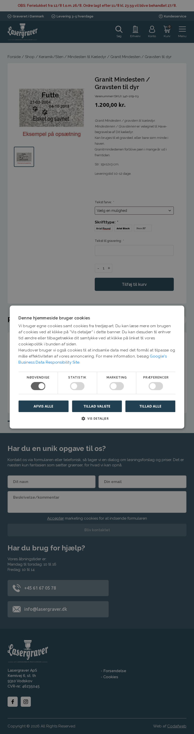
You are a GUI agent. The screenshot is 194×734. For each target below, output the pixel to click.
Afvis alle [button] (43, 406)
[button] (96, 420)
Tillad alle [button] (150, 406)
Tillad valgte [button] (97, 406)
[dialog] (97, 367)
